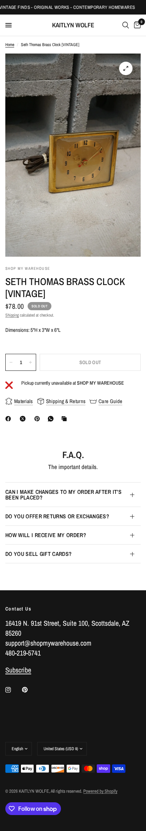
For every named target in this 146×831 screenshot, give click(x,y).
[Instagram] (13, 690)
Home (9, 45)
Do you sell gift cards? (38, 554)
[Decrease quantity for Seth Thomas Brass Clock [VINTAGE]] (11, 362)
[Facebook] (9, 418)
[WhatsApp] (52, 418)
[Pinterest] (38, 418)
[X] (24, 418)
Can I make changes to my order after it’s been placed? (63, 494)
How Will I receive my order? (45, 535)
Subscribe (18, 670)
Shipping (12, 315)
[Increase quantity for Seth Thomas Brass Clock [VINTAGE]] (30, 362)
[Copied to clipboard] (65, 418)
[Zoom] (126, 68)
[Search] (125, 25)
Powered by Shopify (100, 791)
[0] (136, 25)
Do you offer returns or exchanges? (57, 516)
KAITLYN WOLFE (73, 25)
